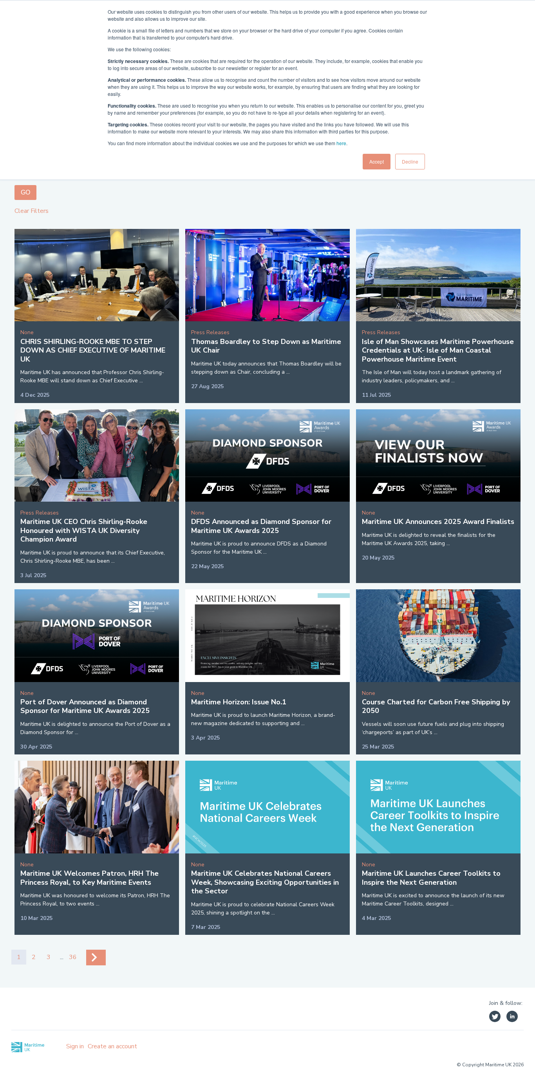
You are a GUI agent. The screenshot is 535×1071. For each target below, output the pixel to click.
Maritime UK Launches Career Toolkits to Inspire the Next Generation (431, 878)
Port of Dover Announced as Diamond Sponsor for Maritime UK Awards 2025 (85, 706)
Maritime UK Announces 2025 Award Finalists (438, 521)
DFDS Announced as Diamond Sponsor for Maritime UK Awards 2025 (261, 526)
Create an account (112, 1046)
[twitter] (495, 1017)
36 (73, 957)
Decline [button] (410, 161)
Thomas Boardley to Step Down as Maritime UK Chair (266, 346)
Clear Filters (31, 211)
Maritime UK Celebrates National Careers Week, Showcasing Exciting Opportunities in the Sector (265, 882)
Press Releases (210, 332)
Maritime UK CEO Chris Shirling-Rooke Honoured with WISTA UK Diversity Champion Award (83, 530)
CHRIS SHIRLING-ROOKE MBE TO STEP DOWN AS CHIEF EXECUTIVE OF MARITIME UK (92, 350)
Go (25, 192)
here (341, 143)
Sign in (75, 1046)
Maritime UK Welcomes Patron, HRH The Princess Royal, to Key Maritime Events (89, 878)
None (27, 332)
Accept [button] (376, 161)
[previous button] (96, 957)
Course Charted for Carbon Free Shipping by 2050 (436, 706)
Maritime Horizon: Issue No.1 (238, 702)
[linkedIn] (512, 1017)
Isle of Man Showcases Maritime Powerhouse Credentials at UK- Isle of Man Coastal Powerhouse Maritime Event (438, 350)
